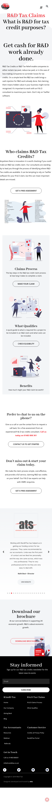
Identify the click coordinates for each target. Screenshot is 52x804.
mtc (31, 781)
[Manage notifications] (47, 800)
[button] (41, 6)
